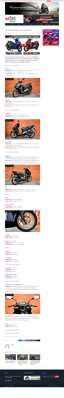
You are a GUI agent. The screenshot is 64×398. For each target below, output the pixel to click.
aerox (6, 336)
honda (12, 336)
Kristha (12, 344)
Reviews (18, 24)
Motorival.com (12, 385)
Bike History (48, 24)
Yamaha (26, 57)
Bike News (13, 24)
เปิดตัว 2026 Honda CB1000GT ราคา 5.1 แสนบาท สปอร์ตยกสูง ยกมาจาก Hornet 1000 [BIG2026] (35, 363)
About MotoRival (49, 385)
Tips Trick (24, 24)
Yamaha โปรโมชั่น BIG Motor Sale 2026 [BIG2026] (10, 362)
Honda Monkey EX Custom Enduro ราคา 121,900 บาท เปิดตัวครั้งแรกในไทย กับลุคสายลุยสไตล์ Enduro (21, 1)
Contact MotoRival (56, 385)
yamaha (16, 336)
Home (7, 24)
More (54, 24)
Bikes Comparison (39, 24)
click (9, 336)
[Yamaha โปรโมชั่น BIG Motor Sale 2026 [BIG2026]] (10, 357)
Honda (16, 60)
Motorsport (31, 24)
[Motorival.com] (10, 19)
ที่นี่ (18, 330)
